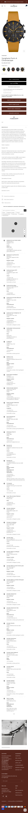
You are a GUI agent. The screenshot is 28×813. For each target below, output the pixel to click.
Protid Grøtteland (14, 104)
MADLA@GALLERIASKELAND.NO (14, 250)
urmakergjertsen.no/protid (12, 399)
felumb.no (9, 633)
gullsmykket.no (10, 338)
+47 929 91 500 (10, 249)
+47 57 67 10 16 (10, 425)
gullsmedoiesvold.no (11, 307)
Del (2, 122)
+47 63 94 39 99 (10, 306)
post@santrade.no (11, 475)
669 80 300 (9, 335)
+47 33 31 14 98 (10, 545)
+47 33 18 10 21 (10, 631)
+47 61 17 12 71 (9, 440)
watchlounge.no (10, 710)
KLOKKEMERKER (19, 765)
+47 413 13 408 (10, 490)
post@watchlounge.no (12, 709)
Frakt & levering (18, 795)
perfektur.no (9, 368)
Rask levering (7, 202)
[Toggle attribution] (24, 236)
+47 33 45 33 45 (10, 474)
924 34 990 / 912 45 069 (12, 708)
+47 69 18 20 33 (10, 350)
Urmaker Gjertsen (14, 113)
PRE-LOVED (18, 758)
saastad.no (9, 455)
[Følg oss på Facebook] (3, 796)
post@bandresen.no (11, 531)
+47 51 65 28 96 (10, 616)
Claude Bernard (6, 214)
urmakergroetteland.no (12, 411)
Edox (4, 212)
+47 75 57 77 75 (10, 646)
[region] (14, 227)
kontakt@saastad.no (11, 454)
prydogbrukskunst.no (11, 426)
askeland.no (9, 264)
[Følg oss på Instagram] (6, 796)
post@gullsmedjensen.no (12, 278)
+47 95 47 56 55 (10, 396)
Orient (18, 212)
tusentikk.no (9, 504)
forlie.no (8, 351)
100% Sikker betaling (8, 199)
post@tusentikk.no (11, 503)
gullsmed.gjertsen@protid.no (13, 398)
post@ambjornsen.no (11, 321)
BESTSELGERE (18, 760)
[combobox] (12, 210)
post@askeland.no (11, 263)
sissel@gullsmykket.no (12, 336)
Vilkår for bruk (18, 792)
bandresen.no (10, 532)
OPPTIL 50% (18, 762)
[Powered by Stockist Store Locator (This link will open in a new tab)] (14, 714)
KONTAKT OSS (18, 769)
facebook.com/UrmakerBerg (13, 546)
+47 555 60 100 (10, 502)
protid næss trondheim (14, 108)
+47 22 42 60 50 (10, 587)
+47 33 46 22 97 (10, 382)
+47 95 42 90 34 (10, 515)
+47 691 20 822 (10, 293)
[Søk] (4, 6)
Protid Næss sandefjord (14, 100)
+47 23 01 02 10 (10, 573)
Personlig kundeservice (9, 196)
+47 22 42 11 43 (10, 601)
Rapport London (11, 212)
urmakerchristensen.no (12, 602)
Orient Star (14, 214)
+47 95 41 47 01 (10, 262)
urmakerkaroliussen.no (12, 647)
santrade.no (9, 476)
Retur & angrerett (19, 790)
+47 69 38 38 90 (10, 320)
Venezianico (5, 215)
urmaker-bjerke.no (11, 560)
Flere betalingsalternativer (14, 86)
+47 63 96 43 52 (10, 690)
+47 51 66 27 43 (10, 410)
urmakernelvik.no (11, 675)
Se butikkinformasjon (7, 92)
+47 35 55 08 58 (10, 452)
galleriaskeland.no (11, 251)
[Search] (25, 210)
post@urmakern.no (11, 383)
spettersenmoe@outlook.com (13, 441)
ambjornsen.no (10, 322)
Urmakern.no (10, 384)
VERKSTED (17, 755)
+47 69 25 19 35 (10, 529)
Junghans (4, 55)
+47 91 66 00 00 (10, 366)
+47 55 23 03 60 (10, 559)
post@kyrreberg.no (11, 294)
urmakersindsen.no (11, 691)
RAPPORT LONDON (19, 767)
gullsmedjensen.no (11, 280)
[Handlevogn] (25, 6)
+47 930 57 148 (10, 277)
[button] (15, 223)
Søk (16, 788)
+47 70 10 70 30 (10, 674)
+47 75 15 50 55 (10, 661)
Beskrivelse (5, 127)
